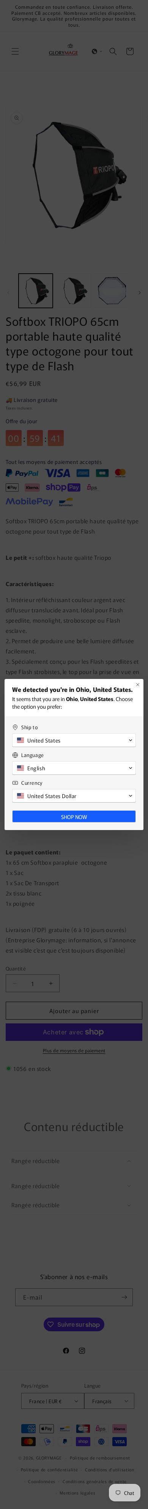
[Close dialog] (138, 684)
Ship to (29, 727)
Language (32, 755)
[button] (74, 740)
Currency (32, 782)
